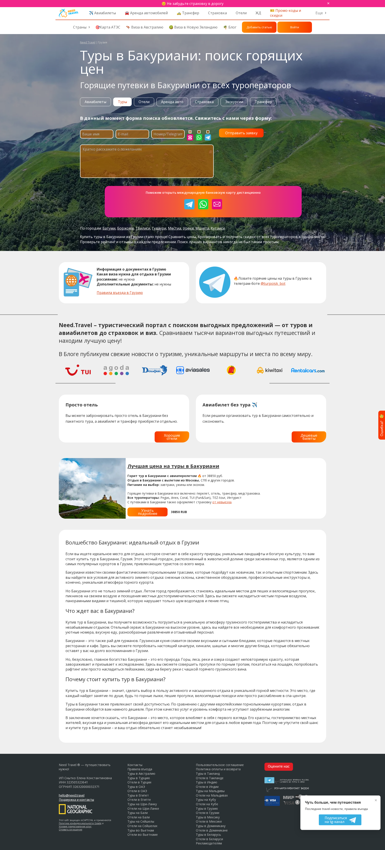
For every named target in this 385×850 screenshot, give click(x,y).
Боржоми (125, 228)
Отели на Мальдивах (212, 795)
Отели (241, 12)
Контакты (134, 765)
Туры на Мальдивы (210, 791)
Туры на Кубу (206, 799)
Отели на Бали (138, 817)
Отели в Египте (139, 799)
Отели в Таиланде (209, 778)
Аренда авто (172, 101)
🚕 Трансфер (188, 12)
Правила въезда (139, 769)
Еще (319, 12)
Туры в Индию (206, 782)
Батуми (108, 228)
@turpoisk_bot (273, 283)
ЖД (258, 12)
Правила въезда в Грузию (120, 292)
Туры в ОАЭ (136, 787)
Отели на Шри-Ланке (143, 808)
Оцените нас (279, 766)
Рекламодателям (209, 843)
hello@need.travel (71, 795)
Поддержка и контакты (76, 799)
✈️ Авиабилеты (102, 12)
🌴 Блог (229, 27)
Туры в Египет (138, 795)
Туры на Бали (137, 813)
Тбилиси (142, 228)
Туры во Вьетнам (140, 830)
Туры (122, 101)
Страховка (217, 12)
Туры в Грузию (207, 808)
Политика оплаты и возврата (218, 769)
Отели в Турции (139, 782)
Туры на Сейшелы (140, 821)
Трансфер (263, 101)
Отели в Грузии (207, 813)
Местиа (174, 228)
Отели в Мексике (209, 821)
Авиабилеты (95, 101)
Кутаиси (218, 228)
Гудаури (159, 228)
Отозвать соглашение (70, 829)
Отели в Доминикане (212, 830)
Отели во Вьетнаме (142, 834)
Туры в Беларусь (208, 834)
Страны (79, 27)
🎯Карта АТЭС (107, 27)
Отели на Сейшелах (142, 826)
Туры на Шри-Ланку (142, 804)
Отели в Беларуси (209, 839)
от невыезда (221, 502)
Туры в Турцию (138, 778)
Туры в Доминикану (210, 826)
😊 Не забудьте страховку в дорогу (192, 3)
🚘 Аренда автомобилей (146, 12)
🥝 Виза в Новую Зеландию (193, 27)
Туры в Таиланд (208, 773)
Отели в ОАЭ (137, 791)
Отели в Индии (207, 787)
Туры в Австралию (141, 773)
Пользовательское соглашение (220, 765)
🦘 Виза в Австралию (144, 27)
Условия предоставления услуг (75, 826)
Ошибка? (381, 425)
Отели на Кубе (207, 804)
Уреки (188, 228)
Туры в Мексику (208, 817)
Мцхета (202, 228)
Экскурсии (234, 101)
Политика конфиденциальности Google (80, 823)
